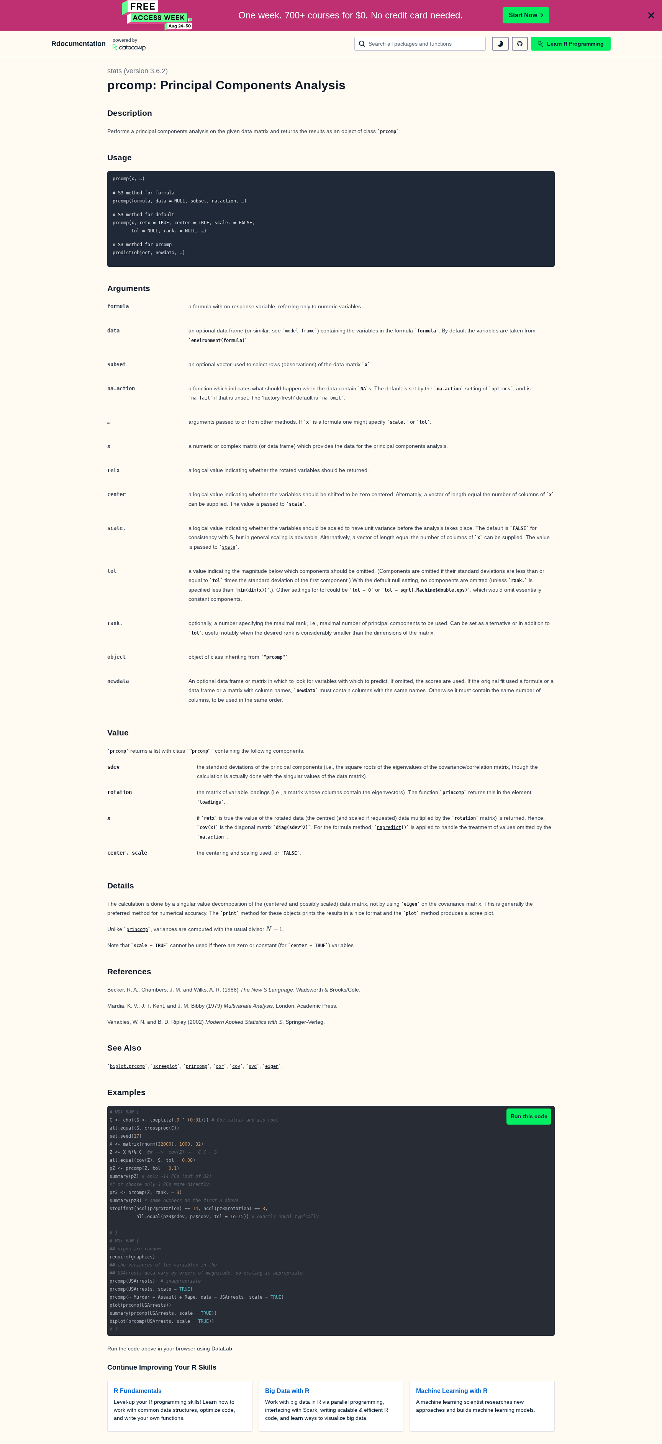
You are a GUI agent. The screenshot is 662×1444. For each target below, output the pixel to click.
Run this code (529, 1116)
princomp (137, 929)
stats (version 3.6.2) (137, 71)
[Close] (651, 15)
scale (228, 547)
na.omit (331, 398)
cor (220, 1066)
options (501, 388)
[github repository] (520, 44)
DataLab (221, 1348)
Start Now (523, 15)
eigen (272, 1066)
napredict (389, 827)
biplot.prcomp (127, 1066)
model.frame (300, 331)
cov (236, 1066)
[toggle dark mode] (500, 44)
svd (253, 1066)
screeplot (165, 1066)
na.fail (200, 398)
